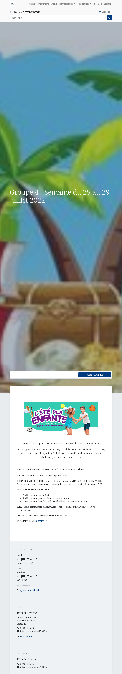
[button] (95, 4)
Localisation (26, 636)
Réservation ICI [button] (95, 374)
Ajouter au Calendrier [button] (31, 590)
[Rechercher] (109, 17)
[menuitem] (32, 4)
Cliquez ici (41, 520)
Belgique (106, 12)
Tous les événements (27, 12)
